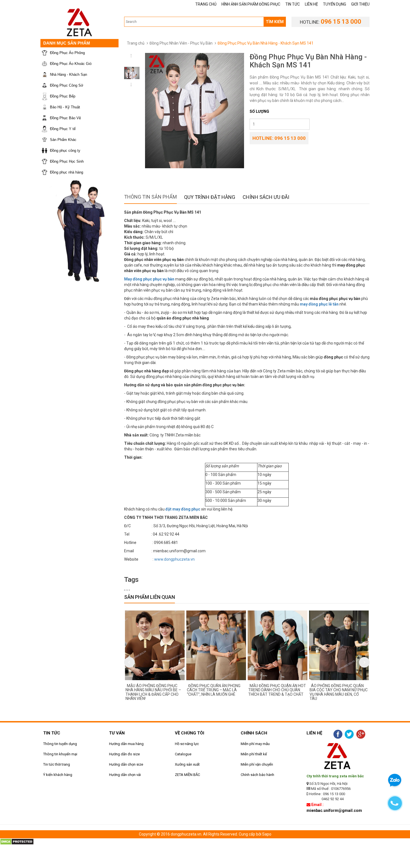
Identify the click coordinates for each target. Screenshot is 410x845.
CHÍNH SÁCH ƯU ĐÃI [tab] (266, 197)
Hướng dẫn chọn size (126, 764)
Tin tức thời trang (56, 764)
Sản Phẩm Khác (63, 140)
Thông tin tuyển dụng (60, 744)
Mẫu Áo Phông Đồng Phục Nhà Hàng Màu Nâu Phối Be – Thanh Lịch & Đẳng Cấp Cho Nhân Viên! (153, 692)
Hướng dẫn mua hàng (126, 744)
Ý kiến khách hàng (57, 775)
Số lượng (259, 111)
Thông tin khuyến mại (60, 754)
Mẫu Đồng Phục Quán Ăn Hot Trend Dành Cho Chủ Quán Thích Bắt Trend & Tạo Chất (277, 690)
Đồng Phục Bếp (62, 96)
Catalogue (183, 754)
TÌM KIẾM (275, 21)
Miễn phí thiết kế (254, 754)
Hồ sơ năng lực (187, 744)
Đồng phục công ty (65, 150)
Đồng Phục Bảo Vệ (65, 118)
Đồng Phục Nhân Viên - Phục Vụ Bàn (181, 43)
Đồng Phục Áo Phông (67, 53)
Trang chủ (135, 43)
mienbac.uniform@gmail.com (334, 810)
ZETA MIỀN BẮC (187, 775)
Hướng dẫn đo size (124, 754)
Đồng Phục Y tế (63, 129)
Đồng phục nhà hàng (66, 172)
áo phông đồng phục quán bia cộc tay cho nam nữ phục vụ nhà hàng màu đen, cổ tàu (339, 692)
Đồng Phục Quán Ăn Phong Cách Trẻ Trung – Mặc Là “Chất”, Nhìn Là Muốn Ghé (213, 690)
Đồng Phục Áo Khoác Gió (70, 64)
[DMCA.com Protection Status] (17, 841)
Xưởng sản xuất (187, 764)
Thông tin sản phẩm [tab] (150, 197)
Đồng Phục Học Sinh (67, 161)
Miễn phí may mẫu (255, 744)
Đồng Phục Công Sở (66, 85)
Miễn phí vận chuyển (257, 764)
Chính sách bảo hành (257, 775)
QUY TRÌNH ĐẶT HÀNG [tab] (209, 197)
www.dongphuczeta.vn (174, 559)
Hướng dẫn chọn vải (125, 775)
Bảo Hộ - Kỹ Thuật (65, 107)
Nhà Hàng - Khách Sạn (68, 74)
